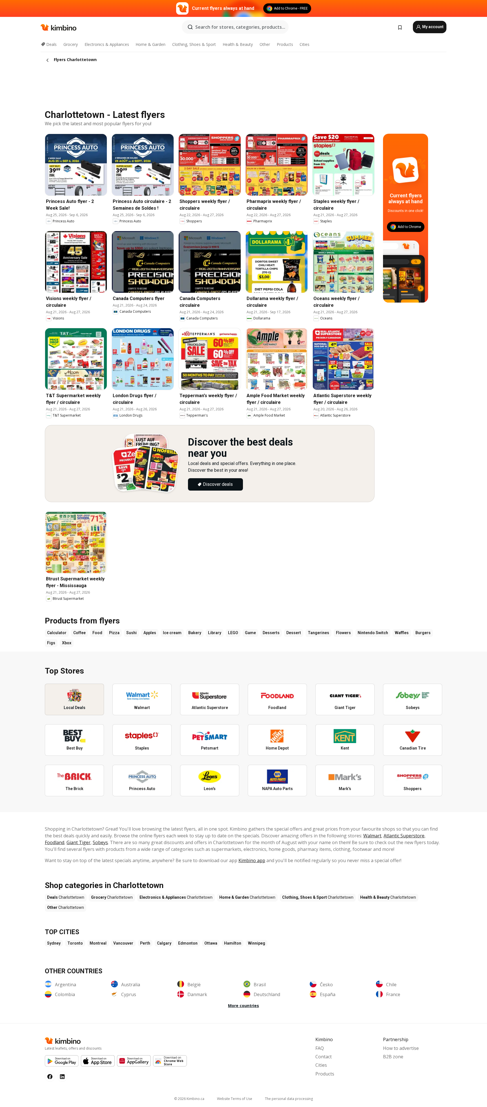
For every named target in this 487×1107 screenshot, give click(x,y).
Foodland (54, 842)
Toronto (75, 943)
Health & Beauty (238, 44)
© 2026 (189, 1098)
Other (265, 44)
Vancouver (123, 943)
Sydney (54, 943)
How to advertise (401, 1048)
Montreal (98, 943)
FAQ (319, 1048)
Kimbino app (251, 860)
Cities (304, 44)
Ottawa (210, 943)
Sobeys (100, 842)
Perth (145, 943)
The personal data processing (289, 1098)
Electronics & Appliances (107, 44)
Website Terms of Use (234, 1098)
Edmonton (188, 943)
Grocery (70, 44)
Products (285, 44)
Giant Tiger (78, 842)
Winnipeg (256, 943)
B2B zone (393, 1057)
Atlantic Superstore (404, 836)
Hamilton (232, 943)
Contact (323, 1057)
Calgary (164, 943)
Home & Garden (150, 44)
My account (432, 26)
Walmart (372, 836)
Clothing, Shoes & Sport (194, 44)
